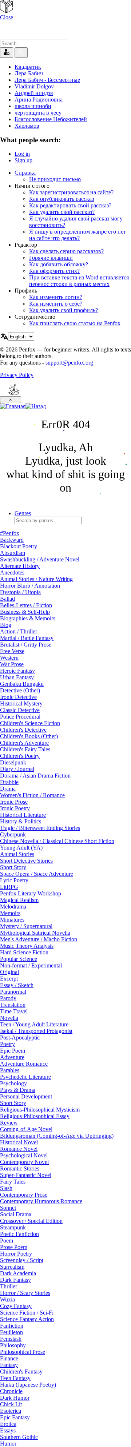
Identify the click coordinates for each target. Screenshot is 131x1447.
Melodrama (13, 906)
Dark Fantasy (15, 1280)
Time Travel (14, 1011)
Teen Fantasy (15, 1378)
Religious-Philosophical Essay (35, 1116)
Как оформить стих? (54, 271)
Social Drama (15, 1214)
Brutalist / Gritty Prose (25, 644)
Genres (23, 513)
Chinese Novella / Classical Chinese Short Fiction (57, 841)
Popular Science (18, 959)
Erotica (8, 1424)
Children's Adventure (24, 743)
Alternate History (20, 566)
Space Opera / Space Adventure (36, 874)
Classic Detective (20, 710)
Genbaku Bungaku (22, 684)
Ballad (7, 599)
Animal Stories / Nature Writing (36, 579)
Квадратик (28, 67)
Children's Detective (23, 730)
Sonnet (8, 1208)
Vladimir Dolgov (34, 86)
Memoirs (10, 913)
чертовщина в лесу (38, 113)
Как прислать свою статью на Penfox (74, 323)
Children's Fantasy (21, 1371)
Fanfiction (11, 1326)
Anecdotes (12, 572)
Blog (5, 625)
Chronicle (11, 1391)
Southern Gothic (19, 1437)
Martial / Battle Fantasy (26, 638)
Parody (8, 998)
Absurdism (12, 553)
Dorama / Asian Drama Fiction (35, 775)
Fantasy (9, 1365)
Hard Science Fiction (24, 952)
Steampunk (13, 1227)
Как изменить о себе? (55, 304)
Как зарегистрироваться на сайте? (71, 192)
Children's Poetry (20, 756)
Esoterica (10, 1411)
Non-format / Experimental (31, 965)
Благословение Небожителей (51, 119)
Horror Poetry (16, 1254)
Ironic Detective (18, 697)
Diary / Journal (17, 769)
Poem (6, 1240)
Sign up (23, 160)
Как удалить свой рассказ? (62, 212)
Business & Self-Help (25, 612)
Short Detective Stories (26, 861)
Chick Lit (11, 1404)
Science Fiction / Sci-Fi (26, 1312)
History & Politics (20, 821)
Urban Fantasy (17, 677)
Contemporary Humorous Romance (41, 1201)
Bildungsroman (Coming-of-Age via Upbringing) (57, 1136)
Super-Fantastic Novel (25, 1175)
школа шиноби (33, 106)
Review (9, 1123)
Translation (12, 1005)
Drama (8, 789)
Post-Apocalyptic (20, 1037)
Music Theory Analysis (26, 946)
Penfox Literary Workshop (30, 893)
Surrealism (12, 1267)
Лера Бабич (29, 73)
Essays (8, 1430)
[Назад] (35, 406)
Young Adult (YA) (21, 847)
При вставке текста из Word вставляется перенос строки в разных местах (79, 280)
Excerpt (9, 978)
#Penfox (9, 533)
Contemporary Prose (23, 1195)
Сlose (6, 17)
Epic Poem (12, 1051)
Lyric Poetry (14, 880)
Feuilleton (11, 1332)
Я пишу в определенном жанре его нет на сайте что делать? (77, 234)
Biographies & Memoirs (27, 618)
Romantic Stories (19, 1168)
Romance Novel (18, 1149)
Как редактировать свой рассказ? (70, 205)
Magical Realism (19, 900)
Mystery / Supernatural (26, 926)
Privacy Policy (16, 375)
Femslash (10, 1339)
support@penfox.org (69, 362)
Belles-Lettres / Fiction (26, 605)
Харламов (27, 126)
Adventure (12, 1057)
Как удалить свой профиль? (63, 310)
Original (9, 972)
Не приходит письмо (55, 179)
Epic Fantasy (15, 1417)
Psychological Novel (24, 1155)
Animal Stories (17, 854)
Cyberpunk (13, 834)
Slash (6, 1188)
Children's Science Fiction (30, 723)
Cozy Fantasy (16, 1306)
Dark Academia (18, 1273)
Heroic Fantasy (17, 671)
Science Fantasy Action (27, 1319)
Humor (8, 1443)
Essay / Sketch (16, 985)
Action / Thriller (18, 631)
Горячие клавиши (51, 258)
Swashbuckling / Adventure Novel (39, 559)
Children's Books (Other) (29, 736)
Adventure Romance (24, 1064)
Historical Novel (19, 1142)
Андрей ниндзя (34, 93)
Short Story (13, 867)
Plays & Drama (17, 1090)
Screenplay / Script (21, 1260)
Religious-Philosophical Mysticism (40, 1109)
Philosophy (13, 1345)
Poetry (7, 1044)
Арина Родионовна (39, 99)
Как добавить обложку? (58, 264)
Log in (22, 154)
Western (9, 658)
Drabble (9, 782)
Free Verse (12, 651)
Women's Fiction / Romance (32, 795)
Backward (12, 540)
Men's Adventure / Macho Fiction (38, 939)
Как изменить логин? (55, 297)
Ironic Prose (14, 802)
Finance (9, 1358)
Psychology (13, 1083)
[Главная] (12, 406)
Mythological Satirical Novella (35, 933)
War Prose (12, 664)
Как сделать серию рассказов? (66, 251)
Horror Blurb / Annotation (30, 586)
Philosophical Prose (22, 1352)
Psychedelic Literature (25, 1077)
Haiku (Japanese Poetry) (28, 1385)
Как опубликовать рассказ (61, 199)
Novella (9, 1018)
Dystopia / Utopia (20, 592)
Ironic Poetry (15, 808)
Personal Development (26, 1096)
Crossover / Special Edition (31, 1221)
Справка (25, 173)
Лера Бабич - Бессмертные (47, 80)
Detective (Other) (20, 690)
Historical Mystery (21, 703)
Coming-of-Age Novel (26, 1129)
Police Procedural (20, 716)
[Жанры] (6, 11)
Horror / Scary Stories (25, 1293)
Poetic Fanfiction (19, 1234)
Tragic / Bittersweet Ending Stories (40, 828)
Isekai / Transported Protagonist (36, 1031)
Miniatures (12, 920)
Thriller (8, 1286)
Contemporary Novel (24, 1162)
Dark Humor (14, 1398)
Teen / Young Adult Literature (34, 1024)
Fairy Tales (12, 1181)
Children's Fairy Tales (25, 749)
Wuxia (7, 1299)
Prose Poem (13, 1247)
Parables (9, 1070)
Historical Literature (23, 815)
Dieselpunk (13, 762)
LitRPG (9, 887)
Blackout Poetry (18, 546)
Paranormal (13, 992)
